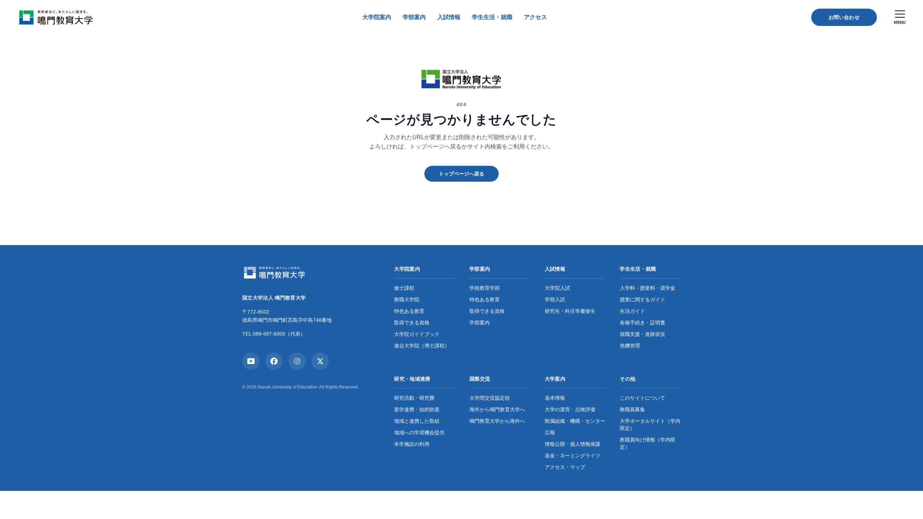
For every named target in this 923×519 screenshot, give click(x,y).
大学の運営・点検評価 (570, 409)
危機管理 (630, 346)
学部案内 (414, 17)
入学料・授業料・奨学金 (647, 288)
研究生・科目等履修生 (570, 311)
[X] (320, 361)
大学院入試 (557, 288)
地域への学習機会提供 (419, 432)
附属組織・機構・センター (575, 421)
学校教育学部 (484, 288)
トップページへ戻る (461, 174)
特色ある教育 (409, 311)
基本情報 (555, 398)
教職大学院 (406, 299)
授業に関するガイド (642, 299)
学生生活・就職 (492, 17)
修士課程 (404, 288)
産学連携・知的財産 (417, 409)
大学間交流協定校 (489, 398)
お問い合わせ (844, 17)
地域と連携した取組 (417, 421)
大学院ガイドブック (417, 334)
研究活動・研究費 (414, 398)
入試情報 (448, 17)
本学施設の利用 (411, 444)
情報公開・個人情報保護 (572, 444)
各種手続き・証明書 (642, 322)
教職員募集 (632, 409)
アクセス (535, 17)
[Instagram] (297, 361)
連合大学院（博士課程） (422, 346)
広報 (550, 432)
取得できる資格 (411, 322)
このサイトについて (642, 398)
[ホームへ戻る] (57, 17)
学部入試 (555, 299)
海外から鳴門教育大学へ (497, 409)
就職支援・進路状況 (642, 334)
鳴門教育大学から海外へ (497, 421)
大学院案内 (376, 17)
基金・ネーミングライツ (572, 455)
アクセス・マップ (565, 467)
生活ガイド (632, 311)
